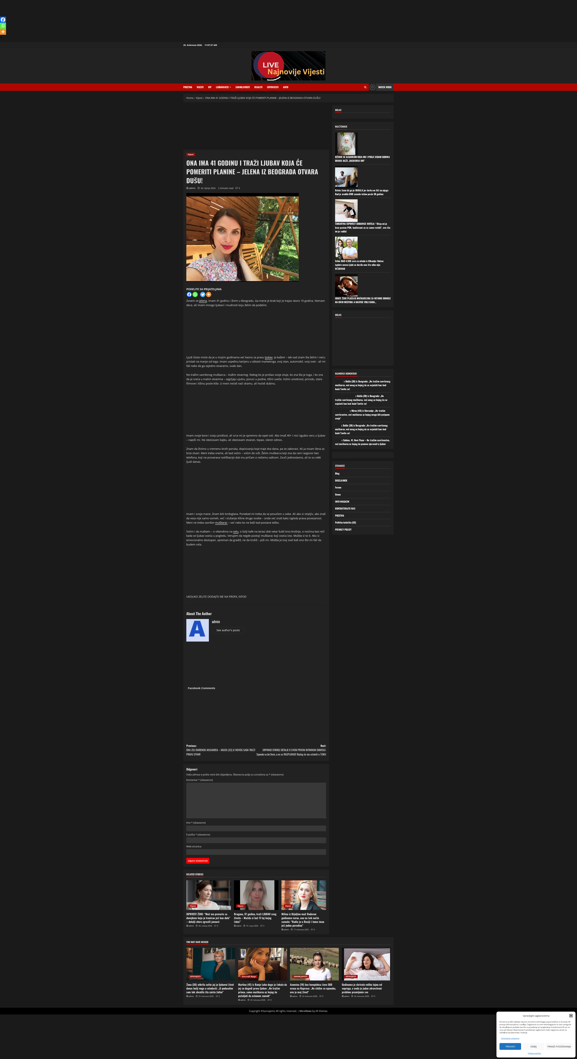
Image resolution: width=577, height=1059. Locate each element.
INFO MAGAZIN (342, 501)
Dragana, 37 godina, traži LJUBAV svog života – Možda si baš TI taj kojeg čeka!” (255, 917)
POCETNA (187, 87)
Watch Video (384, 87)
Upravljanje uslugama (510, 1038)
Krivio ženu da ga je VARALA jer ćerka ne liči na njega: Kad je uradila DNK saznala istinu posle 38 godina (362, 192)
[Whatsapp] (195, 294)
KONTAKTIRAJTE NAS (345, 508)
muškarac (221, 522)
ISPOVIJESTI (273, 87)
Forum (338, 487)
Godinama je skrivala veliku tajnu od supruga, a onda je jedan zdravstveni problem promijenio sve (362, 988)
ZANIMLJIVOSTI (300, 976)
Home (338, 494)
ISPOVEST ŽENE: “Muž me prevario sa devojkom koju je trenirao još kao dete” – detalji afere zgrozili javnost (208, 917)
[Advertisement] (90, 21)
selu (235, 531)
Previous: (220, 750)
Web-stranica (193, 846)
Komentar (199, 780)
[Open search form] (365, 87)
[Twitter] (202, 294)
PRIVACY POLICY (343, 529)
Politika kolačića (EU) (345, 522)
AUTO (285, 87)
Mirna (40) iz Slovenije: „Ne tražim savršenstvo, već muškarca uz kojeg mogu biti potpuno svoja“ (362, 414)
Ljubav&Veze (222, 87)
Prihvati (510, 1046)
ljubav (269, 357)
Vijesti (200, 87)
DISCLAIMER (341, 480)
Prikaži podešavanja (559, 1046)
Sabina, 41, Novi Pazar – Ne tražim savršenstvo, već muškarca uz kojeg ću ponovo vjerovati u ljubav (362, 442)
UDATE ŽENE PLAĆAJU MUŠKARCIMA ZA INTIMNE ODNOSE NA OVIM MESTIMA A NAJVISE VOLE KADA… (363, 300)
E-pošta (198, 834)
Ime (196, 822)
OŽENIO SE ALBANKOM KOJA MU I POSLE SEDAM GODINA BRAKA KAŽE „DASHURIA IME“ (362, 158)
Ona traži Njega (249, 976)
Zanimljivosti (242, 87)
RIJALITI (258, 87)
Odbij (533, 1046)
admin (192, 188)
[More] (208, 294)
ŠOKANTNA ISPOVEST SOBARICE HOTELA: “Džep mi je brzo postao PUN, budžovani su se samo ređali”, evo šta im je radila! (362, 227)
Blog (337, 473)
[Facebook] (189, 294)
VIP (209, 87)
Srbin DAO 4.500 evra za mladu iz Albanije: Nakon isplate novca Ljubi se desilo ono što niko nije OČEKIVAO (359, 264)
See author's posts (228, 630)
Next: (291, 750)
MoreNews (305, 1011)
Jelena (203, 301)
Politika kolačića (534, 1053)
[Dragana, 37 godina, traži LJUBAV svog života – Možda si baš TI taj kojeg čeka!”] (256, 895)
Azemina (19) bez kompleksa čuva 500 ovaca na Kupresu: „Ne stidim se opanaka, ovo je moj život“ (313, 988)
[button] (570, 1015)
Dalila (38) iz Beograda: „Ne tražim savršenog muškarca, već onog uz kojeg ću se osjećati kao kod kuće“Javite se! (362, 385)
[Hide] (1, 37)
